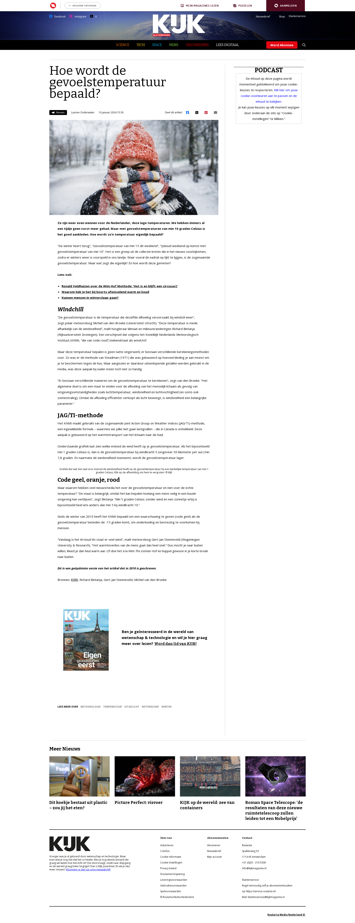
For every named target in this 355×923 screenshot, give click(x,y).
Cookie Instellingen (171, 862)
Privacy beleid (168, 868)
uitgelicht (131, 706)
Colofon (165, 851)
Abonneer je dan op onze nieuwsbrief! (88, 869)
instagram (80, 16)
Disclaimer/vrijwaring (172, 874)
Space (157, 45)
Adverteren (166, 845)
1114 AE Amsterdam (254, 857)
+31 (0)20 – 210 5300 (254, 862)
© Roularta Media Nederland (177, 897)
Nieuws (60, 112)
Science (122, 45)
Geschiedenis (197, 45)
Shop (282, 16)
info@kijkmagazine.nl (254, 868)
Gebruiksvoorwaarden (173, 885)
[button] (285, 5)
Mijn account (214, 857)
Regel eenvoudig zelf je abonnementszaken (267, 885)
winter (166, 706)
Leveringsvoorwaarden (173, 880)
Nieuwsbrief (263, 16)
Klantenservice (297, 16)
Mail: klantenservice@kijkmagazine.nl (263, 897)
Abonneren (213, 845)
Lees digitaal (227, 45)
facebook (60, 16)
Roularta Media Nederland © (286, 914)
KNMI (74, 580)
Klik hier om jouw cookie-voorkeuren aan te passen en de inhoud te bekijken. (269, 95)
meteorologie (91, 706)
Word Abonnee (281, 45)
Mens (173, 45)
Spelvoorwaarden (170, 891)
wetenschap (150, 706)
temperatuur (112, 706)
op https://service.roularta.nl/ (259, 891)
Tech (141, 45)
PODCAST (269, 70)
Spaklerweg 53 (250, 851)
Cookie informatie (170, 857)
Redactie (247, 845)
